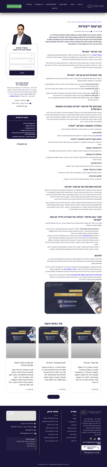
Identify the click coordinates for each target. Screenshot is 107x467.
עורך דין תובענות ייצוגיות (83, 22)
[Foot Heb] (95, 439)
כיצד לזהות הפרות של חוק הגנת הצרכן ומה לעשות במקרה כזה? (23, 133)
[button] (53, 397)
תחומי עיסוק (63, 4)
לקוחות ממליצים (51, 4)
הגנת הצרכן (86, 236)
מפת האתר (73, 434)
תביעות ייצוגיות (91, 363)
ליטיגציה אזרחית (30, 126)
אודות (72, 4)
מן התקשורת (39, 4)
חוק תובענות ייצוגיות (29, 123)
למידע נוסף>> (13, 96)
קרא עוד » (94, 389)
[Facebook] (99, 439)
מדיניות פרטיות (71, 431)
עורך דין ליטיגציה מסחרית (28, 130)
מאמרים (29, 4)
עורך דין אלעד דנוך (70, 269)
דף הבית (80, 4)
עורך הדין (99, 136)
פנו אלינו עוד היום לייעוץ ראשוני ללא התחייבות (86, 275)
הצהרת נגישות (72, 428)
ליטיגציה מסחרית (30, 128)
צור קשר (54, 8)
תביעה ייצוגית (97, 55)
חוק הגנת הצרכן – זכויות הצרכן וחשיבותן (24, 137)
